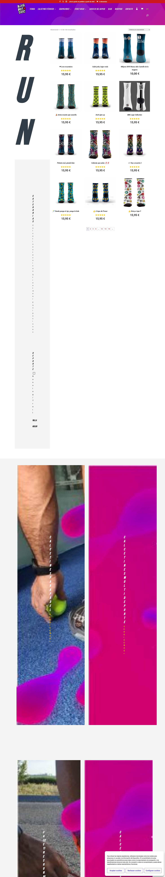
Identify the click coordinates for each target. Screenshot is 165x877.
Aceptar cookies (116, 871)
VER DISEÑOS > (50, 627)
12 (102, 229)
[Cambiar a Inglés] (147, 11)
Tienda (32, 9)
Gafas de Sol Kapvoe (97, 9)
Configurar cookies (153, 871)
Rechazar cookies (134, 871)
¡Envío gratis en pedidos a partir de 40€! (82, 1)
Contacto (129, 9)
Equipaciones (64, 9)
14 (109, 229)
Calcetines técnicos (46, 9)
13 (105, 229)
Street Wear (79, 9)
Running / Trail (32, 394)
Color (33, 426)
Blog (110, 9)
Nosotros (118, 9)
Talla (33, 420)
